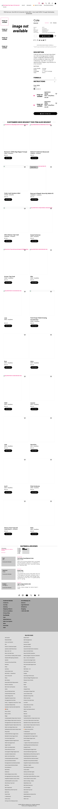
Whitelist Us (24, 606)
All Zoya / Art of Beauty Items (11, 800)
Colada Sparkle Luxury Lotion (11, 780)
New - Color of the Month (29, 657)
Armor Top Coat (8, 675)
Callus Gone (7, 798)
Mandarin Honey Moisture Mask (31, 760)
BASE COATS (26, 637)
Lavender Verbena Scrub (10, 753)
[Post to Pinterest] (37, 40)
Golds (6, 688)
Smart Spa (5, 625)
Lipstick (6, 659)
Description (39, 52)
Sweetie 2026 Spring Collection (11, 657)
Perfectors (7, 771)
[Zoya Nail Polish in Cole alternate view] (4, 30)
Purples (25, 673)
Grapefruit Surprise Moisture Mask (31, 762)
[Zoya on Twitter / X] (31, 595)
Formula (37, 78)
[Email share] (43, 40)
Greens (25, 682)
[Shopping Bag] (55, 3)
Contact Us (5, 602)
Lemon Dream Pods (28, 693)
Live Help (5, 604)
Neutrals (7, 664)
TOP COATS (7, 637)
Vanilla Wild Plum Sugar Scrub (11, 733)
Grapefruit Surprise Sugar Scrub (12, 740)
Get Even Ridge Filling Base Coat (31, 677)
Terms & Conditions (8, 610)
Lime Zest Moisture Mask (10, 760)
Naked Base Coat (27, 782)
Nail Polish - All (27, 668)
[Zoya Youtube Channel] (27, 595)
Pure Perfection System (29, 767)
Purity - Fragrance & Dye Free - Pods (13, 702)
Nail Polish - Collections (10, 673)
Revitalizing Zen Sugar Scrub (30, 749)
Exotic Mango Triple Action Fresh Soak (13, 720)
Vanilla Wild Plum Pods (10, 693)
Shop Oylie (7, 731)
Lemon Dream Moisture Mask (11, 764)
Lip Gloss (7, 668)
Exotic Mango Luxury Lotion (11, 773)
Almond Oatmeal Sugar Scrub (30, 751)
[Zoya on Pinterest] (38, 595)
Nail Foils (7, 791)
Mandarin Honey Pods (28, 695)
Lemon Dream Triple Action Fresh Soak (32, 724)
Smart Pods (7, 793)
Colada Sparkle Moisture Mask (11, 758)
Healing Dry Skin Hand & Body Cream (13, 729)
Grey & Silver (8, 711)
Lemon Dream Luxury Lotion (30, 778)
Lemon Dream (27, 740)
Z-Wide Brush (27, 731)
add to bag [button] (44, 36)
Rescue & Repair (27, 644)
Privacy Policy (6, 612)
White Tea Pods (27, 697)
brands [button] (29, 5)
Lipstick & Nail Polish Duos (11, 648)
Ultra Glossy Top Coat (9, 782)
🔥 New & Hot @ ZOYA (28, 729)
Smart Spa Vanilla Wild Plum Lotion (31, 776)
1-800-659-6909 (25, 610)
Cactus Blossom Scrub (10, 749)
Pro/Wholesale (48, 5)
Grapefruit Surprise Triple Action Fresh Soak (13, 724)
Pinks (6, 666)
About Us (23, 602)
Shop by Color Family (28, 679)
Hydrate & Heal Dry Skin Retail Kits (12, 706)
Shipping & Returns (7, 608)
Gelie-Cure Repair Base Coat (11, 726)
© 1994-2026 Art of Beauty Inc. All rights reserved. (29, 805)
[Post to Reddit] (39, 40)
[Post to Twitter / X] (35, 40)
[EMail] (43, 40)
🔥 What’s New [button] (37, 5)
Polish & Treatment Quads (10, 646)
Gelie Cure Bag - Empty (29, 780)
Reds (25, 666)
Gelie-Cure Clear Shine (10, 755)
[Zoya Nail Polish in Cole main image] (4, 21)
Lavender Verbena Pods (10, 704)
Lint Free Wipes (27, 787)
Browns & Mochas (9, 684)
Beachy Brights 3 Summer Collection (32, 655)
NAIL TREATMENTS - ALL (29, 726)
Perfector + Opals (27, 764)
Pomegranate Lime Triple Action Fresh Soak (13, 722)
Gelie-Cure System (7, 621)
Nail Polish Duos (27, 646)
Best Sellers (7, 679)
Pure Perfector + (8, 767)
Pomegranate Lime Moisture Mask (12, 762)
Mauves (25, 713)
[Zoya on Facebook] (19, 595)
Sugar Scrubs (8, 744)
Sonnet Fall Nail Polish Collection (31, 648)
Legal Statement (25, 604)
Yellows (25, 686)
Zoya (4, 617)
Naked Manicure (7, 619)
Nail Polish (36, 66)
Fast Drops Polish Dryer (29, 675)
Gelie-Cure (26, 798)
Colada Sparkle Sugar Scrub (30, 733)
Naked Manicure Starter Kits (30, 793)
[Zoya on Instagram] (23, 595)
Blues (6, 677)
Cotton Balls (26, 769)
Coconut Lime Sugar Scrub (29, 659)
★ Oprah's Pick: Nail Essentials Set (31, 742)
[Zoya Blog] (35, 595)
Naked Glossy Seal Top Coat (11, 789)
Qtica (4, 623)
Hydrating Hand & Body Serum (30, 755)
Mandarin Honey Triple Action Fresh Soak (32, 722)
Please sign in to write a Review (7, 550)
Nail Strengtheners (28, 639)
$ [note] (46, 97)
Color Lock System (9, 641)
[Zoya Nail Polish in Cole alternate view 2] (4, 38)
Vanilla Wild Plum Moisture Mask (31, 758)
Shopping (23, 608)
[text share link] (45, 40)
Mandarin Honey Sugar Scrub (11, 735)
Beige (6, 715)
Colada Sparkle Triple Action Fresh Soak (13, 717)
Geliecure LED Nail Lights (29, 771)
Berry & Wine (8, 713)
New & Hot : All (8, 650)
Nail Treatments (8, 787)
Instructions (39, 81)
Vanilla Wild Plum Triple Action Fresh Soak (32, 717)
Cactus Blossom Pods (28, 704)
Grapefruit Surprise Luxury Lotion (12, 778)
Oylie (4, 627)
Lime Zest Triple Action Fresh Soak (31, 720)
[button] (11, 5)
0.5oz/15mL (40, 28)
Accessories (26, 641)
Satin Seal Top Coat (28, 789)
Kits (6, 644)
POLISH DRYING (8, 639)
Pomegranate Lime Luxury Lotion (12, 776)
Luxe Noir (26, 702)
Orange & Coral (27, 715)
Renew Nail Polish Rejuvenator (11, 682)
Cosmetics (26, 791)
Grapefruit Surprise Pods (10, 697)
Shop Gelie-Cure (27, 706)
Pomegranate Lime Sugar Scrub (30, 735)
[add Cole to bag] (55, 36)
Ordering (5, 606)
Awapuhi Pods (27, 688)
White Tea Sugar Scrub (10, 742)
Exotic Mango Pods (9, 695)
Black (25, 684)
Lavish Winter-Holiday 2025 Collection (13, 655)
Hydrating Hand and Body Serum (31, 744)
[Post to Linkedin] (41, 40)
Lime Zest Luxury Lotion (29, 773)
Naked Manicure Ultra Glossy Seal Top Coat (32, 753)
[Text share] (45, 40)
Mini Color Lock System (10, 686)
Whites (25, 711)
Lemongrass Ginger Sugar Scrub (12, 751)
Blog (4, 7)
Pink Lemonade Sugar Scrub (30, 664)
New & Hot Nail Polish (28, 650)
